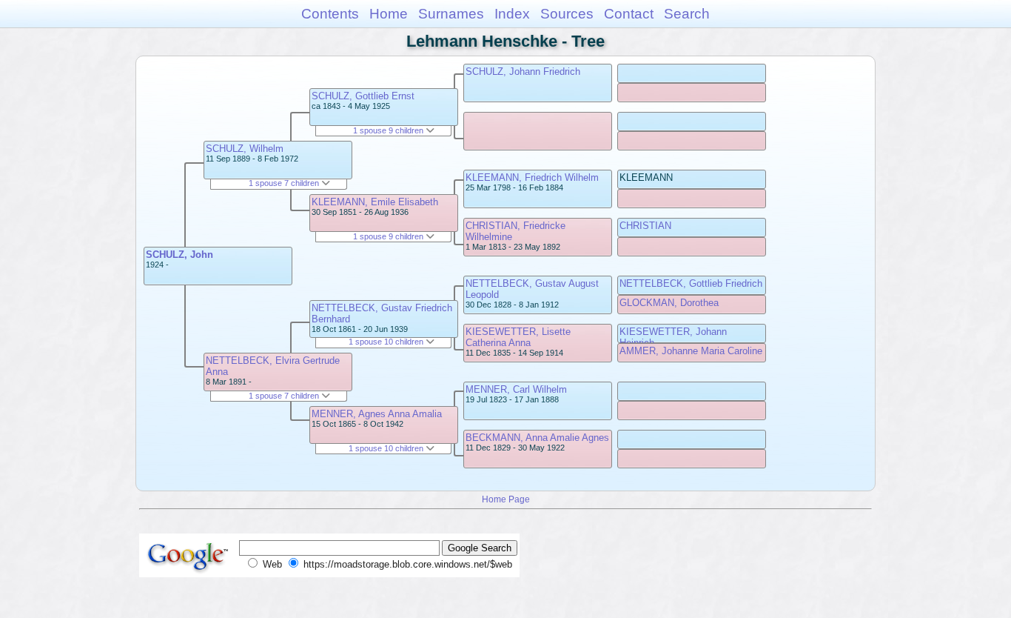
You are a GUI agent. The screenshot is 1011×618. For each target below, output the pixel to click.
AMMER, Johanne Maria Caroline (690, 350)
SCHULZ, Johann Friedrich (523, 71)
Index (512, 13)
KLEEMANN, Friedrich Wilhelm (532, 177)
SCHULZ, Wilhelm (244, 148)
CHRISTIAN (645, 225)
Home (388, 13)
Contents (330, 13)
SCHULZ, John (179, 254)
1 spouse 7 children (285, 183)
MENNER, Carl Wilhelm (516, 389)
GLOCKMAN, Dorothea (669, 302)
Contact (629, 13)
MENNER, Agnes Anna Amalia (377, 413)
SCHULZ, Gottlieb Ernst (363, 96)
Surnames (451, 13)
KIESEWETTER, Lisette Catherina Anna (518, 337)
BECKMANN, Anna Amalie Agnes (537, 437)
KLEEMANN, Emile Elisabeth (375, 201)
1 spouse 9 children (389, 130)
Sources (567, 13)
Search (687, 13)
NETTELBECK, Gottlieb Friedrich (690, 283)
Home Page (506, 499)
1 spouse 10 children (387, 341)
